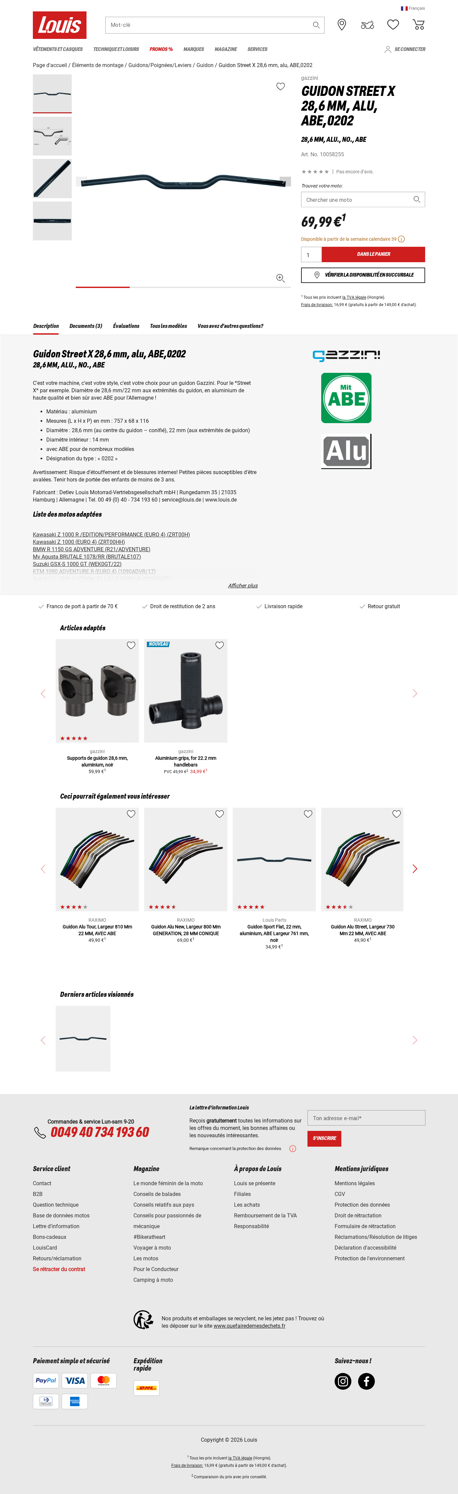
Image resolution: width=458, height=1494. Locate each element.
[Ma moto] (367, 25)
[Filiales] (342, 25)
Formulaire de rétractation (365, 1226)
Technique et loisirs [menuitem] (116, 49)
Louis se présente (254, 1183)
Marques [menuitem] (193, 49)
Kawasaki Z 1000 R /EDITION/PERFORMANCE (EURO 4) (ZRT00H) (111, 534)
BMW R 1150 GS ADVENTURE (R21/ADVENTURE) (92, 549)
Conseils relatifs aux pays (163, 1205)
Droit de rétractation (358, 1215)
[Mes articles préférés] (393, 25)
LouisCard (45, 1248)
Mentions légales (355, 1183)
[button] (413, 8)
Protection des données (362, 1205)
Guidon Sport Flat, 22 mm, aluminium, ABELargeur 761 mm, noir (274, 933)
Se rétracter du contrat (59, 1269)
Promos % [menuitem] (161, 49)
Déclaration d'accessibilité (365, 1248)
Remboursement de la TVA (265, 1215)
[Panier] (418, 25)
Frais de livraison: (317, 304)
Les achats (247, 1205)
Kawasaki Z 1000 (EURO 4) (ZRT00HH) (79, 542)
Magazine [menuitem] (226, 49)
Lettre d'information (56, 1226)
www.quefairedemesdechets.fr (249, 1326)
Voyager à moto (152, 1248)
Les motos (145, 1258)
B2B (38, 1194)
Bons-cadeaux (49, 1237)
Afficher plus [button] (242, 585)
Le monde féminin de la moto (168, 1183)
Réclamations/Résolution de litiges (376, 1237)
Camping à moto (153, 1280)
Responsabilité (251, 1226)
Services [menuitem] (257, 49)
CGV (340, 1194)
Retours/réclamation (57, 1258)
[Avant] (285, 181)
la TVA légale (354, 297)
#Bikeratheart (149, 1237)
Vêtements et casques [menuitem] (57, 49)
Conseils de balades (157, 1194)
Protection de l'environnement (370, 1258)
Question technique (55, 1205)
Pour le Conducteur (155, 1269)
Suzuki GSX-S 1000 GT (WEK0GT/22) (77, 564)
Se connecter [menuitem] (410, 49)
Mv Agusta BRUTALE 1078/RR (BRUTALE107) (87, 557)
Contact (42, 1183)
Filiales (242, 1194)
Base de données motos (61, 1215)
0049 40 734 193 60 (99, 1133)
